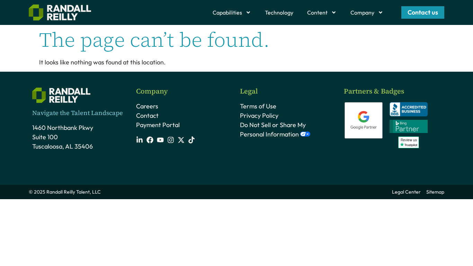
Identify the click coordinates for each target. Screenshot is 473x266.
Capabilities (227, 12)
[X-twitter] (181, 139)
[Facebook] (149, 139)
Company (362, 12)
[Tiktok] (191, 139)
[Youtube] (160, 139)
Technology (279, 12)
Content (317, 12)
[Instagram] (170, 139)
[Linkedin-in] (139, 139)
